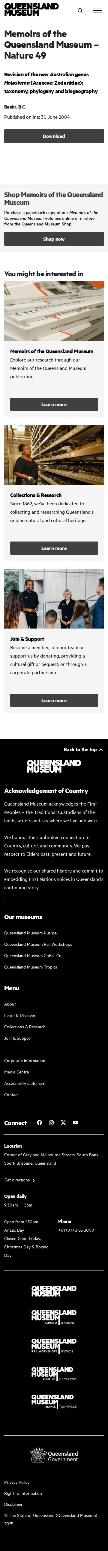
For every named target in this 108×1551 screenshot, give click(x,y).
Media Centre (16, 1071)
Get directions (17, 1179)
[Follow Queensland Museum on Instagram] (51, 1122)
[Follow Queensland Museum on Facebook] (39, 1122)
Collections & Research (25, 1026)
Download (54, 135)
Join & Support (18, 1038)
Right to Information (23, 1493)
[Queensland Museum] (31, 10)
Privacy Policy (16, 1482)
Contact (11, 1094)
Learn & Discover (19, 1015)
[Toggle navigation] (97, 10)
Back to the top (80, 749)
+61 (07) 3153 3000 (76, 1230)
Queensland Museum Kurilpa (30, 932)
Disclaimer (13, 1504)
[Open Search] (80, 10)
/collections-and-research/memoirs (54, 349)
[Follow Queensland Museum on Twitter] (63, 1122)
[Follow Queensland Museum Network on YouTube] (75, 1122)
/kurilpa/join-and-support (54, 641)
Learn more (54, 404)
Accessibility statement (25, 1083)
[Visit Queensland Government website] (54, 1455)
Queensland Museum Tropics (30, 966)
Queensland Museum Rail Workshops (38, 944)
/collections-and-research (54, 493)
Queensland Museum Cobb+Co (33, 955)
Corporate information (24, 1060)
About (10, 1003)
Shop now (54, 238)
